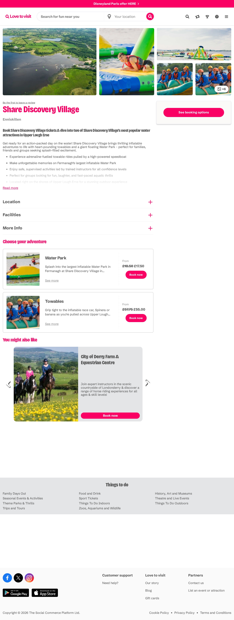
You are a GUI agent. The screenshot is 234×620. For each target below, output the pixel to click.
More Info (12, 227)
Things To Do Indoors (94, 503)
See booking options (193, 112)
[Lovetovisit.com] (18, 16)
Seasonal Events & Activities (23, 498)
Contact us (196, 583)
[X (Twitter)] (18, 577)
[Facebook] (7, 577)
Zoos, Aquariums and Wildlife (100, 508)
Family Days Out (14, 493)
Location (11, 201)
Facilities (12, 214)
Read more (10, 188)
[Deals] (197, 17)
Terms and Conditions (215, 613)
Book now (136, 274)
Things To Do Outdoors (171, 503)
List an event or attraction (206, 590)
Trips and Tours (14, 508)
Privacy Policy (184, 613)
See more (52, 281)
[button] (19, 102)
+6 (224, 89)
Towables (54, 301)
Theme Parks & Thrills (18, 503)
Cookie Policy (159, 613)
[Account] (217, 17)
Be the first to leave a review (19, 102)
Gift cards (152, 598)
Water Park (55, 257)
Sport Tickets (88, 498)
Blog (148, 590)
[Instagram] (29, 577)
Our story (152, 583)
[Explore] (187, 16)
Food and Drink (90, 493)
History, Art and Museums (173, 493)
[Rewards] (207, 17)
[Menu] (226, 17)
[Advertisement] (117, 451)
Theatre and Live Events (172, 498)
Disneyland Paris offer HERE (115, 4)
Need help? (110, 583)
